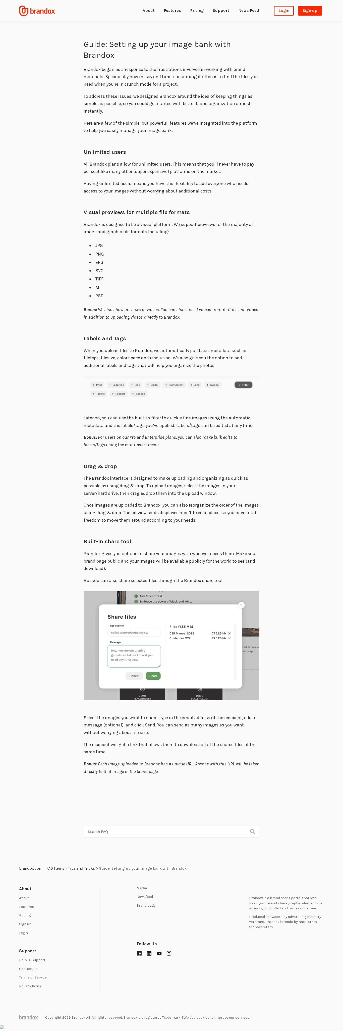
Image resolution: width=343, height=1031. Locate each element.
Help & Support (32, 960)
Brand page (146, 905)
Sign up (310, 10)
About (149, 10)
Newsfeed (145, 897)
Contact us (28, 968)
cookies (202, 1017)
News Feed (248, 10)
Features (172, 10)
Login (283, 10)
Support (221, 10)
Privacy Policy (30, 986)
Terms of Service (33, 977)
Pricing (197, 10)
